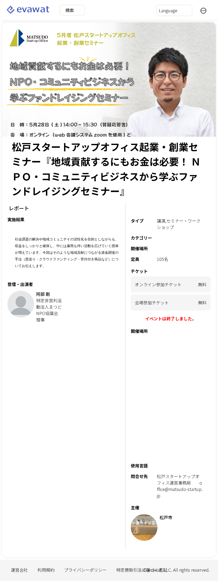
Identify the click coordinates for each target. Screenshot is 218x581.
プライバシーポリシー (85, 570)
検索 (69, 10)
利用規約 (45, 570)
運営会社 (19, 570)
